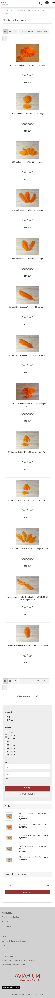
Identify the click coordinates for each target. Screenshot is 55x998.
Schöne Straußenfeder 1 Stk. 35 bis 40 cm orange (27, 645)
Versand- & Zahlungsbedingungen (15, 941)
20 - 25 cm (11, 739)
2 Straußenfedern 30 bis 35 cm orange (27, 259)
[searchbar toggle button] (40, 3)
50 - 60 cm (11, 754)
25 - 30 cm (11, 742)
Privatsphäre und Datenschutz (13, 965)
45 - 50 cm (11, 751)
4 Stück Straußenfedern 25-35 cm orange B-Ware (27, 549)
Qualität (9, 712)
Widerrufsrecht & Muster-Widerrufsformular (18, 960)
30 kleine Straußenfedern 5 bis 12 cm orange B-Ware (27, 405)
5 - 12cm (10, 732)
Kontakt (5, 922)
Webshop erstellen (19, 994)
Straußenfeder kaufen (10, 917)
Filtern (27, 788)
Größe (8, 728)
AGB (3, 945)
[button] (5, 31)
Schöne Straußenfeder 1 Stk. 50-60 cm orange (27, 355)
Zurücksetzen (27, 794)
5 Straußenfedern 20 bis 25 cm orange (27, 162)
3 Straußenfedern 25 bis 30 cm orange (27, 210)
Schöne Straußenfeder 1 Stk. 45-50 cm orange (27, 307)
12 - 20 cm (11, 736)
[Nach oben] (48, 994)
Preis (7, 762)
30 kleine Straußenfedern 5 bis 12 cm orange (27, 65)
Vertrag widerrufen (11, 987)
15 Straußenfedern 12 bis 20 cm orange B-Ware (27, 452)
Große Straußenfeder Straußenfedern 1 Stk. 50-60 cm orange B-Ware (27, 598)
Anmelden (27, 892)
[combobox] (27, 31)
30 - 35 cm (11, 745)
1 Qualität (11, 717)
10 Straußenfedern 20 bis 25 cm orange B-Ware (27, 500)
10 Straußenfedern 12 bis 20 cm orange (27, 114)
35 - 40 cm (11, 748)
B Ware (10, 720)
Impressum (6, 926)
